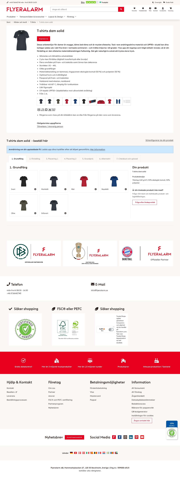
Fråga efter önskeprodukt (145, 202)
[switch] (111, 329)
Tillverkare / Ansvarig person (50, 126)
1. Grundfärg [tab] (17, 158)
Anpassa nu (43, 39)
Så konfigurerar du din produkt (159, 140)
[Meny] (113, 327)
